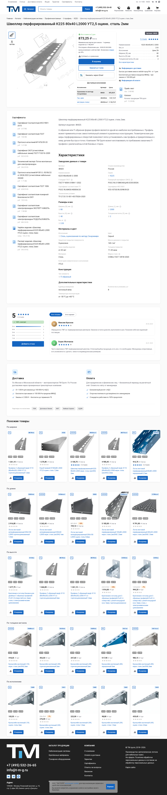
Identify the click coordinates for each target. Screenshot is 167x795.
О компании (12, 2)
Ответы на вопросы (92, 767)
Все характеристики (126, 62)
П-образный (66, 277)
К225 (76, 18)
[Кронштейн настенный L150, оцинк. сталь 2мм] (21, 710)
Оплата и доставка (92, 755)
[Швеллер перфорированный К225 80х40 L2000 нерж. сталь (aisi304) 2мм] (83, 456)
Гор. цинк (80, 98)
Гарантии (55, 2)
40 (62, 216)
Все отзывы (55, 314)
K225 (112, 176)
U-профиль (67, 18)
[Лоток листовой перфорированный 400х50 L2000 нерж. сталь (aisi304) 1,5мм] (145, 519)
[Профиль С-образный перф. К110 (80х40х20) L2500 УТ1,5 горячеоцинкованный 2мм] (52, 585)
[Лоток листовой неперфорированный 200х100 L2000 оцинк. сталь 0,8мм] (83, 519)
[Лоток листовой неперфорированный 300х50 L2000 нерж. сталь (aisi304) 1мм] (52, 519)
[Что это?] (72, 180)
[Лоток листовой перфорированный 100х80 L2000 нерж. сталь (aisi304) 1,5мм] (114, 519)
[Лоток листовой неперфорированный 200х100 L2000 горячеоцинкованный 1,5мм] (21, 519)
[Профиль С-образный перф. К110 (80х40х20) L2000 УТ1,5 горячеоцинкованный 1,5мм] (21, 456)
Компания (89, 746)
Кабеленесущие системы (33, 18)
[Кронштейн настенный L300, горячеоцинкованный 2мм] (52, 650)
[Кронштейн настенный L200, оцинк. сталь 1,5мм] (114, 710)
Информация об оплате (131, 80)
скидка (111, 50)
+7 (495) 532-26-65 (104, 7)
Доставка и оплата (35, 2)
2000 (112, 209)
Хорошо (110, 787)
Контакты (78, 2)
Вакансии (88, 771)
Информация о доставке (131, 68)
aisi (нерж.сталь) (83, 102)
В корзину (96, 61)
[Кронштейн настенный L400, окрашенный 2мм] (114, 650)
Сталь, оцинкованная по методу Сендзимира (79, 236)
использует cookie (72, 783)
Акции (47, 2)
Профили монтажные (53, 18)
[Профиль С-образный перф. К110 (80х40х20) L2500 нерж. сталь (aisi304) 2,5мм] (114, 456)
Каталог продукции (59, 746)
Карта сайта (130, 767)
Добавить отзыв (28, 344)
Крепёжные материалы (59, 755)
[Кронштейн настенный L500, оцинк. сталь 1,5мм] (83, 710)
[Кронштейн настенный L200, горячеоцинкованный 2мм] (83, 650)
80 (62, 209)
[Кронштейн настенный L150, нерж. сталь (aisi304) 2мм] (21, 650)
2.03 (62, 223)
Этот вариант (69, 314)
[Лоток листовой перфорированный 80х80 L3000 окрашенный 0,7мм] (145, 456)
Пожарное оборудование (59, 759)
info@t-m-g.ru (102, 11)
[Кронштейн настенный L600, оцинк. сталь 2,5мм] (145, 710)
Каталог (30, 9)
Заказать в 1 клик (96, 68)
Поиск (87, 9)
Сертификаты (67, 2)
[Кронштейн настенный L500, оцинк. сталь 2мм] (52, 710)
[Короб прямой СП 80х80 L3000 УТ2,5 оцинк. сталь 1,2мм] (52, 456)
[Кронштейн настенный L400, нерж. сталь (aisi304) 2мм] (145, 650)
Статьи (22, 2)
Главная (10, 18)
